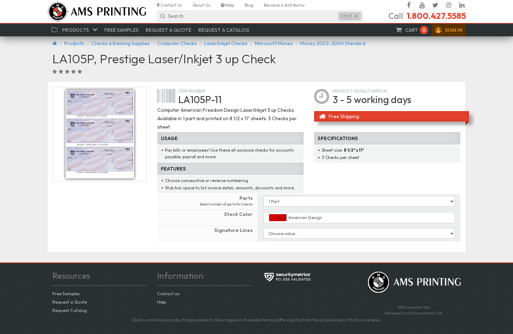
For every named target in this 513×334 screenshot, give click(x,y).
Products (74, 43)
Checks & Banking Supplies (120, 43)
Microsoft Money (274, 43)
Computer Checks (177, 43)
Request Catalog (69, 310)
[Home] (54, 43)
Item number (192, 91)
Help (161, 302)
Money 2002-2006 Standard (332, 43)
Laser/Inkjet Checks (225, 43)
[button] (449, 30)
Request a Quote (69, 302)
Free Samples (66, 293)
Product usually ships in (360, 91)
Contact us (168, 293)
